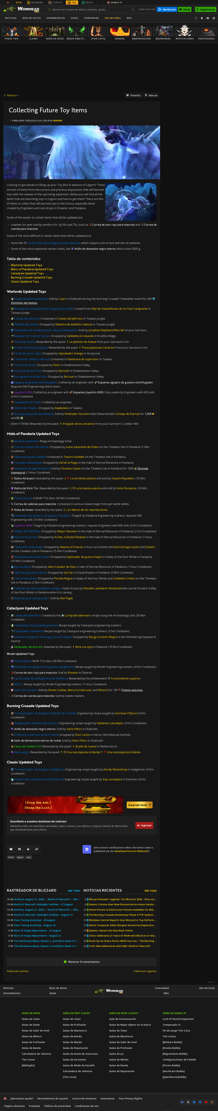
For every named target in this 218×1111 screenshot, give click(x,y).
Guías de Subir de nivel (35, 1030)
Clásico (57, 2)
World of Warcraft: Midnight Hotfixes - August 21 (43, 914)
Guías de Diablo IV (174, 1013)
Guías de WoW (31, 1013)
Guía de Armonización (122, 1019)
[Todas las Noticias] (8, 3)
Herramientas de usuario (52, 1098)
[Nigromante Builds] (175, 1053)
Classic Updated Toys (25, 281)
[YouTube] (206, 1102)
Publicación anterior (18, 971)
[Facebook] (19, 849)
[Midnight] (28, 1065)
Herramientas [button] (56, 18)
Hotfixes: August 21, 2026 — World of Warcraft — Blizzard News (47, 899)
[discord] (87, 849)
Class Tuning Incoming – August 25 (35, 925)
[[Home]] (23, 9)
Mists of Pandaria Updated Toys (32, 269)
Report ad (211, 982)
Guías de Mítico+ (32, 1036)
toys (29, 857)
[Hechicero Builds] (174, 1071)
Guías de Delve (31, 1024)
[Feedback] (207, 18)
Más (166, 993)
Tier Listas (28, 1059)
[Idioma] (213, 18)
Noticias (11, 18)
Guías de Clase (31, 1019)
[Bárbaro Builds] (172, 1042)
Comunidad (91, 18)
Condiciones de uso (87, 1106)
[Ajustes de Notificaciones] (201, 18)
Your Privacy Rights (130, 1098)
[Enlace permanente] (36, 849)
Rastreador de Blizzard (31, 890)
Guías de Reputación (75, 1048)
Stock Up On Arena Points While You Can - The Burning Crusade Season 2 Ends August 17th (123, 941)
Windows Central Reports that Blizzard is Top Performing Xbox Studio (123, 920)
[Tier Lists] (69, 1077)
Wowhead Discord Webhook (131, 851)
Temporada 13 (171, 1024)
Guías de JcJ (116, 1053)
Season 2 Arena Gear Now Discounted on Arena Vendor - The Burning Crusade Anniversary (123, 904)
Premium (34, 1106)
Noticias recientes (102, 890)
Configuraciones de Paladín (179, 1059)
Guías (74, 18)
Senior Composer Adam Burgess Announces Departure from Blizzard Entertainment (123, 925)
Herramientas (11, 993)
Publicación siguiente (145, 971)
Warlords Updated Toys (26, 265)
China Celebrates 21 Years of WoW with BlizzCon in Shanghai (123, 935)
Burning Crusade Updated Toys (31, 277)
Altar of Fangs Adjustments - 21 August (37, 930)
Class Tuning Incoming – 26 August (35, 920)
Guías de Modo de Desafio (79, 1065)
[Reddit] (28, 849)
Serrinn (57, 120)
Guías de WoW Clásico (123, 1013)
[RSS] (212, 1102)
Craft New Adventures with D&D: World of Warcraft (119, 946)
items (11, 857)
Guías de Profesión (33, 1042)
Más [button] (129, 18)
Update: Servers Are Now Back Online (111, 930)
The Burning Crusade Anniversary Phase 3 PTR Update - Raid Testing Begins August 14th (123, 914)
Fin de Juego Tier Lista (176, 1030)
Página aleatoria (14, 1106)
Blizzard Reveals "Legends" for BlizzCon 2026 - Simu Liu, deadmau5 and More (123, 899)
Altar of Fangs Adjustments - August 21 (37, 935)
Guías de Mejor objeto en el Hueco (130, 1024)
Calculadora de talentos (36, 1053)
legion (20, 857)
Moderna (37, 2)
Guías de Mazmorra (75, 1030)
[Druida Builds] (171, 1048)
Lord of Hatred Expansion (178, 1019)
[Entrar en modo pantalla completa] (195, 18)
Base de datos (31, 18)
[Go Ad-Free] (113, 18)
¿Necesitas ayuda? (21, 1098)
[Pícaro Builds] (171, 1065)
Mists (89, 2)
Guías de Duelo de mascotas (80, 1053)
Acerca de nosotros (84, 1098)
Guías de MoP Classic (76, 1013)
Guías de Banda (31, 1048)
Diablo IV (116, 2)
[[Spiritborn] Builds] (174, 1077)
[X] (188, 1102)
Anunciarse (107, 1098)
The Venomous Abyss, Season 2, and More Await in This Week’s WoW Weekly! (47, 941)
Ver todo (74, 890)
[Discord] (182, 1102)
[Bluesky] (11, 849)
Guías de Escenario (74, 1059)
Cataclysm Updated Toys (27, 273)
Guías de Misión (72, 1042)
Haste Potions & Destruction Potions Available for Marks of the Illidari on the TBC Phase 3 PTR (123, 909)
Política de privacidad (57, 1106)
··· (98, 2)
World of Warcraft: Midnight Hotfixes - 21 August (43, 904)
